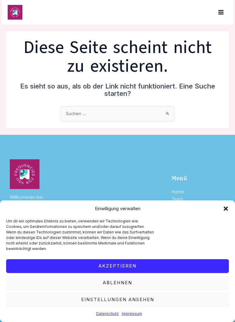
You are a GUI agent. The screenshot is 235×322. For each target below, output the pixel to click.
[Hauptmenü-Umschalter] (220, 12)
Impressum (132, 313)
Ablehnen (117, 283)
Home (177, 192)
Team (177, 199)
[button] (226, 209)
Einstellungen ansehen (117, 299)
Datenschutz (107, 313)
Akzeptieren (117, 266)
